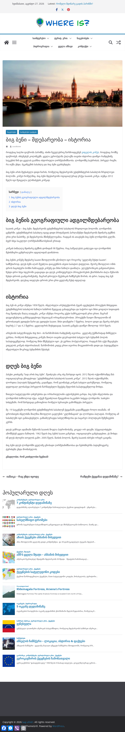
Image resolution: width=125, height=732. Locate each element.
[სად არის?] (6, 42)
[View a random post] (118, 42)
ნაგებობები (83, 38)
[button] (47, 38)
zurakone (16, 146)
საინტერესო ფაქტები (28, 132)
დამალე (25, 192)
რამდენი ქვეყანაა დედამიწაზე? (99, 476)
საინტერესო (39, 38)
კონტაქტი (83, 46)
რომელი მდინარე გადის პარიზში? (74, 3)
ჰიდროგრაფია (41, 46)
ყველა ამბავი (65, 46)
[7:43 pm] (7, 146)
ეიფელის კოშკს (90, 152)
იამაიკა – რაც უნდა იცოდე (23, 476)
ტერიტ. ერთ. (61, 38)
